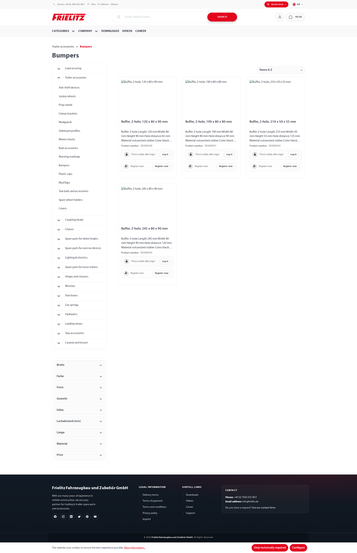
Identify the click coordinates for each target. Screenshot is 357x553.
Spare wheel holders (71, 200)
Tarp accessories (74, 333)
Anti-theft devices (69, 87)
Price (60, 455)
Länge (61, 432)
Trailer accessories (75, 77)
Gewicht (62, 398)
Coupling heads (74, 220)
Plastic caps (65, 174)
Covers (63, 208)
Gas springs (71, 305)
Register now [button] (161, 166)
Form (60, 387)
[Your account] (279, 17)
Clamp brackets (68, 113)
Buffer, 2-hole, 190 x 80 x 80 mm (208, 122)
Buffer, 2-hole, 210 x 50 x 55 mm (273, 122)
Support (190, 513)
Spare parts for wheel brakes (81, 239)
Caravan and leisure (76, 342)
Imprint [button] (147, 519)
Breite (60, 365)
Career (189, 507)
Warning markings (69, 157)
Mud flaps (64, 182)
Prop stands (65, 105)
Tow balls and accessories (73, 191)
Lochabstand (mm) (69, 421)
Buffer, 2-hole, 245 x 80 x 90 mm (144, 228)
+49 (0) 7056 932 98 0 (74, 4)
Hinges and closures (76, 276)
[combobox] (163, 17)
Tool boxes (71, 295)
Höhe (60, 410)
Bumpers (64, 165)
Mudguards (65, 122)
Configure (298, 547)
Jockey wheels (67, 96)
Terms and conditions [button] (154, 507)
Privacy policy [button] (150, 513)
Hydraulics (71, 314)
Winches (70, 286)
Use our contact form (263, 507)
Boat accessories (68, 148)
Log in (165, 154)
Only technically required (270, 547)
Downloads (192, 495)
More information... (134, 548)
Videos (189, 501)
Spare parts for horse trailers (81, 267)
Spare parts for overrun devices (83, 248)
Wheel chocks (67, 139)
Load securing (73, 68)
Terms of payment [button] (153, 501)
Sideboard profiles (69, 131)
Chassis (69, 229)
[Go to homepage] (69, 16)
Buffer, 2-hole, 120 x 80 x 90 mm (144, 122)
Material (62, 443)
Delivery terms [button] (151, 495)
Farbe (60, 376)
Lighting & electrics (76, 257)
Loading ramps (73, 324)
